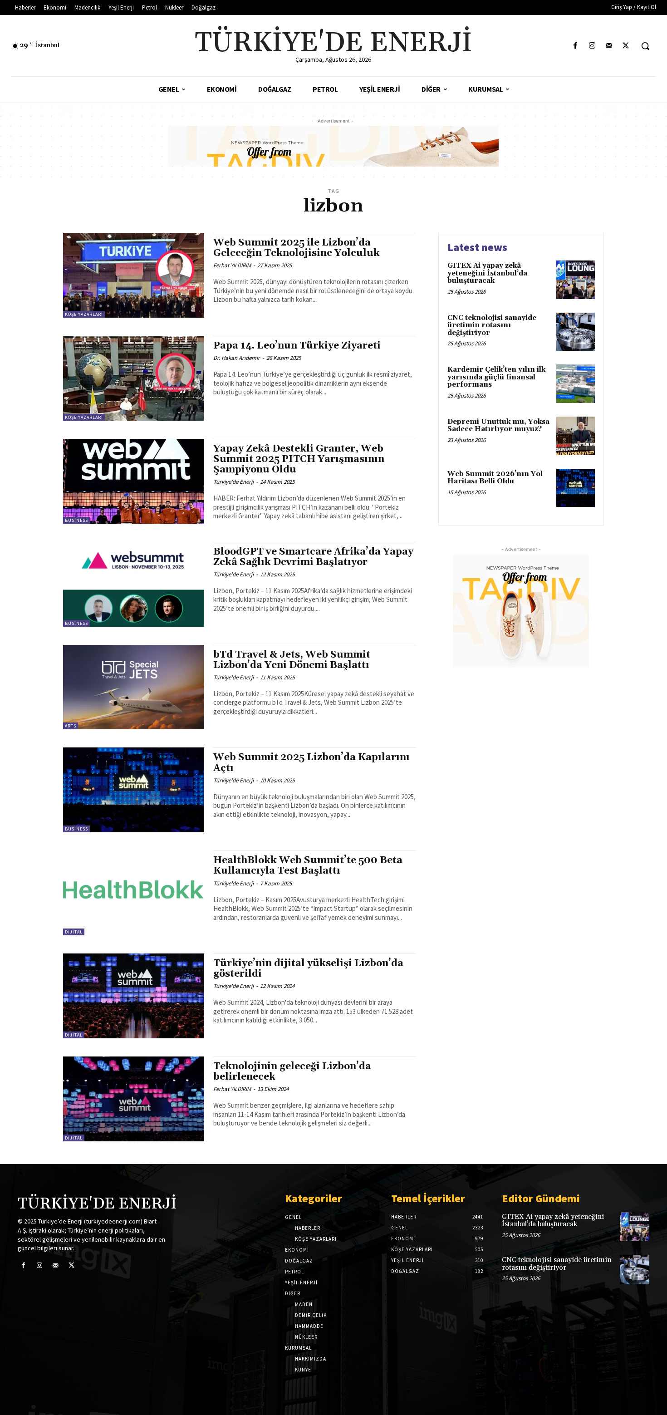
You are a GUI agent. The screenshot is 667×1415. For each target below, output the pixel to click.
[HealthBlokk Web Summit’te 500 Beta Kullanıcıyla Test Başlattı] (133, 892)
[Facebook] (575, 46)
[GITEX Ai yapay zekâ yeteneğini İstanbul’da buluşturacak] (575, 279)
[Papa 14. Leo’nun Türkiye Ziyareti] (133, 378)
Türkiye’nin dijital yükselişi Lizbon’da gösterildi (308, 969)
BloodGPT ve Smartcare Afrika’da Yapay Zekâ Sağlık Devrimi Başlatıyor (313, 557)
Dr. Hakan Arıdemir (236, 358)
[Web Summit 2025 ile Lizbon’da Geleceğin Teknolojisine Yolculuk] (133, 275)
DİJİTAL (74, 932)
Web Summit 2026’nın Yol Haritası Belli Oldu (495, 478)
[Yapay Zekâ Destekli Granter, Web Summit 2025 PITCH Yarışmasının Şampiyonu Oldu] (133, 481)
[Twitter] (626, 46)
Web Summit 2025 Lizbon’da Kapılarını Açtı (311, 763)
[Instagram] (592, 46)
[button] (645, 46)
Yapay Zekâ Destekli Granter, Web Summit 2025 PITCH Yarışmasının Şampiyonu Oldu (298, 459)
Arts (70, 726)
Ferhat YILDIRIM (232, 265)
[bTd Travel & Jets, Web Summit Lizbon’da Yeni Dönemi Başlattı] (133, 687)
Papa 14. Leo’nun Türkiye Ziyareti (297, 346)
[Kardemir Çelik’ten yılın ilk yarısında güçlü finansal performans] (575, 383)
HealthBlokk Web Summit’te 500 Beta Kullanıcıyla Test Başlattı (307, 866)
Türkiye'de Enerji (233, 482)
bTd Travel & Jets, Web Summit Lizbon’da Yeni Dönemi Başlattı (291, 660)
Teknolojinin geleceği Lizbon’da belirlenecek (292, 1072)
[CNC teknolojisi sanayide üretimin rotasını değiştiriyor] (575, 332)
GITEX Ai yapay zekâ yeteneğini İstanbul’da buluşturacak (487, 273)
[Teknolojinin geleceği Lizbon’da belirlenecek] (133, 1098)
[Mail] (609, 46)
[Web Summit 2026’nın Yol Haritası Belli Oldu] (575, 488)
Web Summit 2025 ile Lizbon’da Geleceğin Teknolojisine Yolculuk (296, 248)
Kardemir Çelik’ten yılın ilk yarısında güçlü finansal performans (496, 377)
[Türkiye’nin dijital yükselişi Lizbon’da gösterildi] (133, 995)
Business (76, 520)
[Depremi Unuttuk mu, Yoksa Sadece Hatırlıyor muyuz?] (575, 436)
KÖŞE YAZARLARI (84, 314)
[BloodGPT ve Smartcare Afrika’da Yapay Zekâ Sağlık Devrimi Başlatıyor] (133, 584)
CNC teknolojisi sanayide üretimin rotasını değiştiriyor (491, 325)
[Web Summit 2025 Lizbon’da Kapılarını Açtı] (133, 789)
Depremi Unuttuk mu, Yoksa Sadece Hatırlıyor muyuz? (498, 426)
